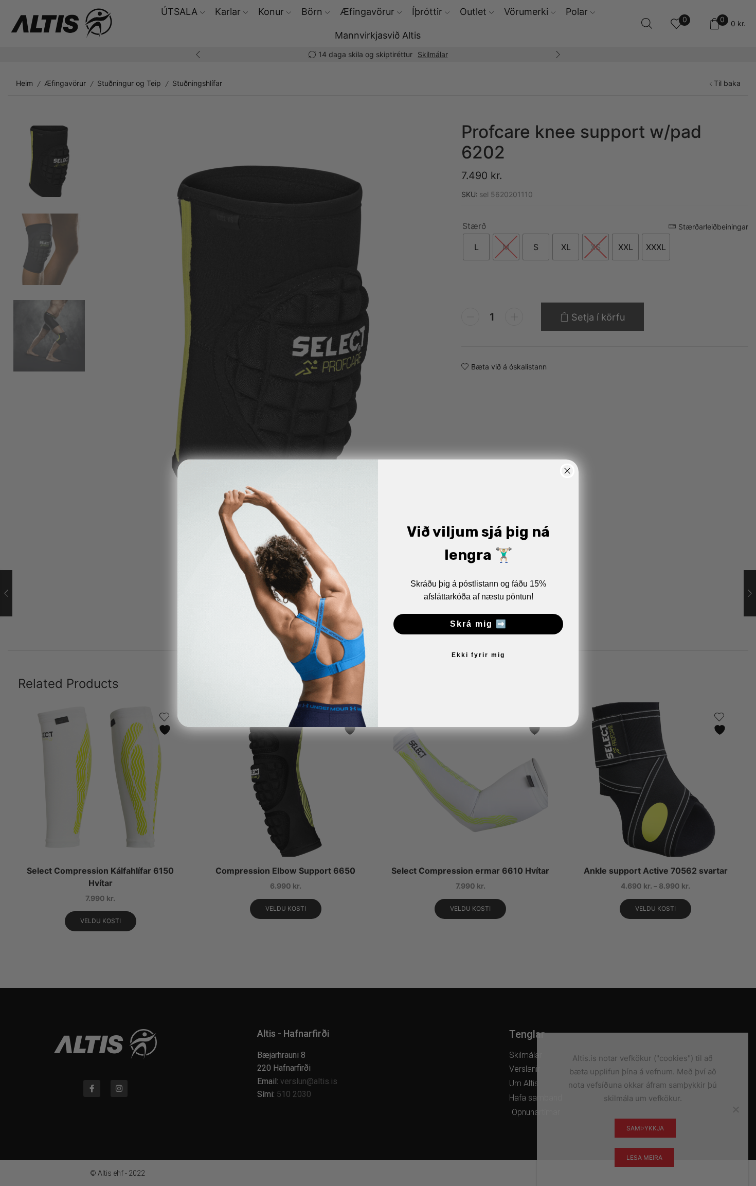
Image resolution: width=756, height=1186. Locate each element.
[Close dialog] (567, 471)
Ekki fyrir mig (478, 655)
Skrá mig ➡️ (478, 623)
